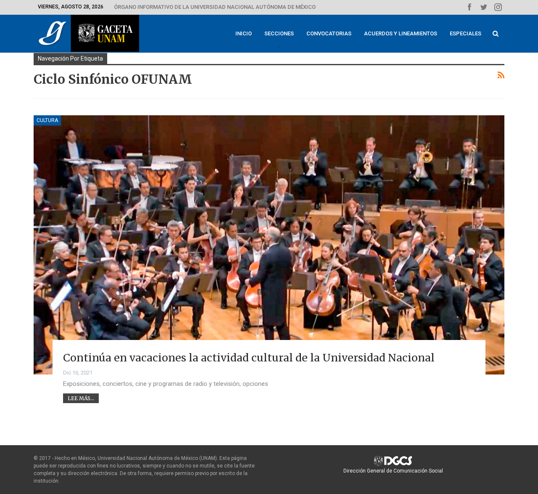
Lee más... (81, 398)
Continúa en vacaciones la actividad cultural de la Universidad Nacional (249, 357)
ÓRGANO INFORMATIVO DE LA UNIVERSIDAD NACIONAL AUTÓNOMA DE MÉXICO (215, 7)
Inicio (243, 33)
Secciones (279, 33)
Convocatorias (328, 33)
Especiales (465, 33)
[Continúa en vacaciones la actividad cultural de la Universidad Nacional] (269, 244)
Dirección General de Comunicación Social (393, 471)
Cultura (47, 120)
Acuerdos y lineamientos (400, 33)
